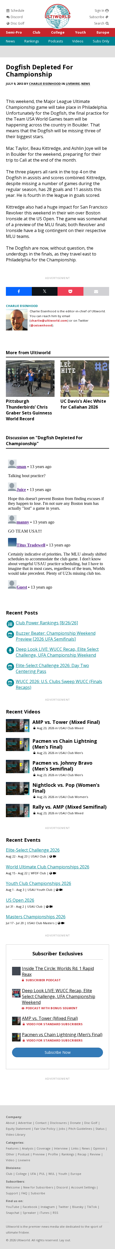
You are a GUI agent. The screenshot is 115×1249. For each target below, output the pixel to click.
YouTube (12, 1207)
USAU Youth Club (40, 890)
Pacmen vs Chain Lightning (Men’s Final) (64, 744)
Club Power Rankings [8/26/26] (47, 623)
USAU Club (38, 856)
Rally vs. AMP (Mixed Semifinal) (69, 807)
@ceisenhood (41, 325)
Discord (16, 17)
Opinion (99, 1148)
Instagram (48, 1207)
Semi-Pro (14, 32)
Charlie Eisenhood (45, 84)
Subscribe (97, 17)
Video (10, 1160)
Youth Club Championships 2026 (38, 883)
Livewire (73, 84)
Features (12, 1148)
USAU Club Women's (73, 797)
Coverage (44, 1148)
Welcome (13, 1187)
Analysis (27, 1148)
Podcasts (55, 41)
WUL (51, 1174)
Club (36, 32)
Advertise (25, 1123)
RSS (55, 1213)
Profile (53, 1154)
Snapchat (12, 1213)
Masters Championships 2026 (36, 917)
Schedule (17, 10)
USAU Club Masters (40, 923)
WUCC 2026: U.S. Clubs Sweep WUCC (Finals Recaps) (59, 684)
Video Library (15, 1134)
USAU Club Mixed (71, 728)
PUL (42, 1174)
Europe (103, 32)
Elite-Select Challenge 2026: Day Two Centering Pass (52, 668)
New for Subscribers (38, 1187)
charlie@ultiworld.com (48, 320)
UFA (33, 1174)
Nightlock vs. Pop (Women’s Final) (65, 788)
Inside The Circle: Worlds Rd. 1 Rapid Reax (58, 971)
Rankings (31, 41)
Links (74, 1148)
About (10, 1123)
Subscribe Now (58, 1052)
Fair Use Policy (44, 1129)
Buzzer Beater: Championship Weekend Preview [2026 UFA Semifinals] (55, 636)
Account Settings (83, 1187)
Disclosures (58, 1123)
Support (12, 1193)
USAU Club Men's (71, 753)
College (57, 32)
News (10, 41)
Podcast (23, 1154)
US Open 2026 (20, 900)
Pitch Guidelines (80, 1129)
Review (95, 1154)
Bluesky (77, 1207)
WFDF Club (38, 873)
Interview (61, 1148)
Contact (41, 1123)
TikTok (92, 1207)
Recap (82, 1154)
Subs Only (101, 41)
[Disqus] (57, 524)
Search (99, 23)
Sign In (100, 10)
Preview (39, 1154)
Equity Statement (18, 1129)
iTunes (44, 1213)
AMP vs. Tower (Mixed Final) (66, 722)
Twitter (63, 1207)
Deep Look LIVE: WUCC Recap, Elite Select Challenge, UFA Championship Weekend (57, 652)
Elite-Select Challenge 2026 (33, 850)
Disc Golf (17, 23)
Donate (75, 1123)
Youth (80, 32)
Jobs (62, 1129)
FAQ (24, 1193)
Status (99, 1129)
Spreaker (29, 1213)
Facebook (30, 1207)
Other (10, 1154)
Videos (77, 41)
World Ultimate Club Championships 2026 (47, 867)
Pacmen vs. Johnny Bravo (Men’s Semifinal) (62, 766)
